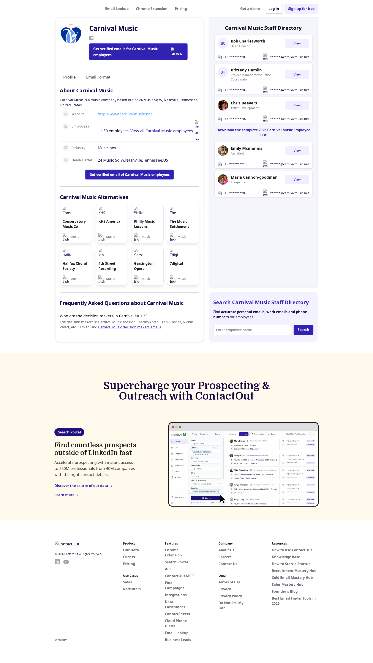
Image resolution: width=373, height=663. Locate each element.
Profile (69, 77)
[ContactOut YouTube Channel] (66, 597)
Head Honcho (240, 46)
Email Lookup (117, 8)
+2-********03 (236, 57)
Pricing (181, 8)
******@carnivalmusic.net (289, 57)
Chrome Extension (152, 8)
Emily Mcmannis (246, 148)
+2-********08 (236, 90)
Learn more (64, 494)
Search (303, 329)
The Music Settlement (179, 224)
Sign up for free (301, 8)
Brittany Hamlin (246, 69)
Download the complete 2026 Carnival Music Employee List (263, 132)
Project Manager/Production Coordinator (251, 77)
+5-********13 (236, 164)
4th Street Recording (107, 266)
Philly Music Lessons (144, 224)
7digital (176, 263)
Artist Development (245, 108)
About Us (226, 550)
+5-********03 (236, 193)
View (297, 43)
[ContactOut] (76, 9)
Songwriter (239, 182)
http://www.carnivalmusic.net (125, 114)
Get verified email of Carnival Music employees (129, 174)
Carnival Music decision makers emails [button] (129, 327)
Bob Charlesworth (248, 41)
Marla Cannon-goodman (254, 177)
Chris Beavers (244, 103)
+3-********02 (236, 119)
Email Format (98, 77)
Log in (274, 8)
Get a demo (250, 8)
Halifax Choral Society (75, 266)
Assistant (237, 153)
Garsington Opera (144, 266)
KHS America (109, 221)
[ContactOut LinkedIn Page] (57, 597)
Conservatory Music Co (74, 224)
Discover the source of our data (81, 485)
